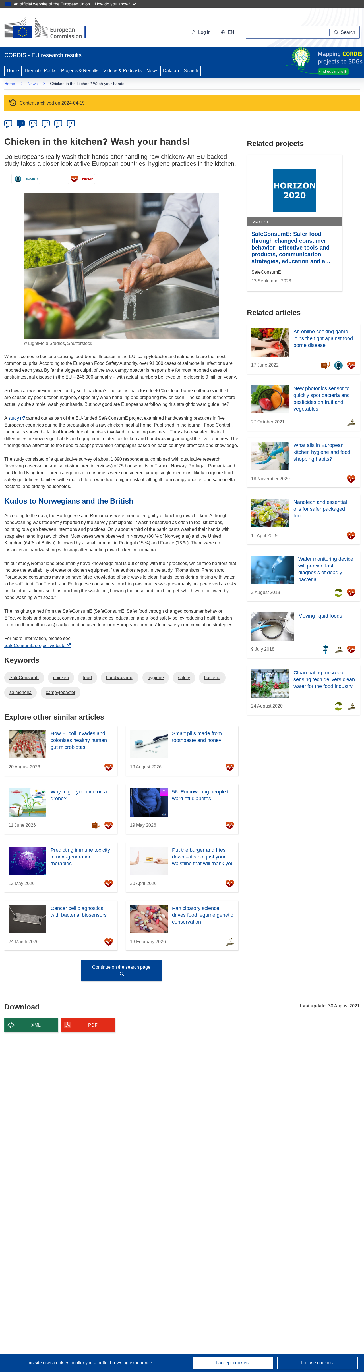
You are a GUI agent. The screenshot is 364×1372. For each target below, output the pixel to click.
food (87, 677)
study (15, 418)
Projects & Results (79, 70)
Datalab (171, 70)
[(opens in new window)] (50, 28)
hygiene (156, 677)
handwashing (119, 677)
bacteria (212, 677)
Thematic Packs (40, 70)
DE (8, 123)
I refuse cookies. (317, 1362)
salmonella (20, 692)
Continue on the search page (121, 967)
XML (36, 1025)
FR (46, 123)
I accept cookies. (233, 1362)
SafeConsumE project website (36, 645)
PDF (93, 1025)
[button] (227, 32)
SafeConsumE (24, 677)
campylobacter (60, 692)
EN (20, 123)
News (152, 70)
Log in (204, 32)
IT (58, 123)
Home (13, 70)
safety (184, 677)
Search (191, 70)
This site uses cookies (48, 1362)
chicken (61, 677)
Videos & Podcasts (122, 70)
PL (71, 123)
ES (33, 123)
